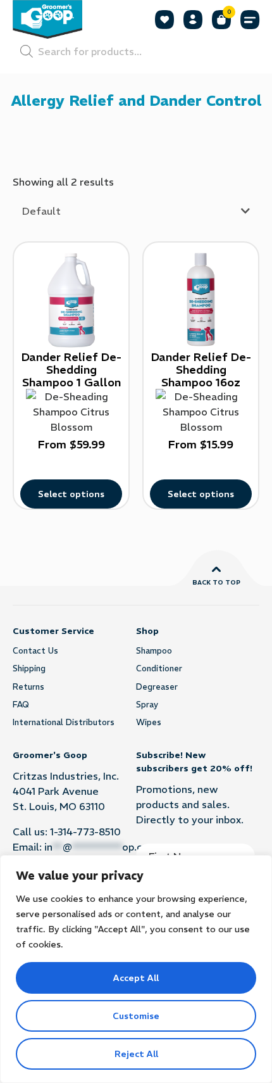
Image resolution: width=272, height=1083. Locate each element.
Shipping (29, 668)
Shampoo (154, 650)
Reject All (136, 1054)
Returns (28, 686)
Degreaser (157, 686)
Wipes (148, 722)
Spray (147, 704)
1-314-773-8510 (85, 831)
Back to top (216, 582)
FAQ (21, 704)
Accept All (136, 978)
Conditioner (159, 668)
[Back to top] (216, 569)
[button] (249, 19)
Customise (136, 1016)
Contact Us (35, 650)
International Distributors (63, 722)
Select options (71, 494)
